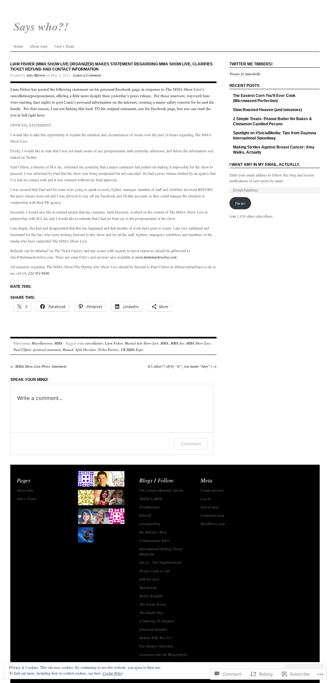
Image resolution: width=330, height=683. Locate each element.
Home (18, 46)
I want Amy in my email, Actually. (264, 164)
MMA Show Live (198, 343)
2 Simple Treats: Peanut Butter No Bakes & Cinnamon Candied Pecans (272, 121)
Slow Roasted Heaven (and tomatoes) (267, 110)
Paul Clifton (22, 349)
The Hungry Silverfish (156, 646)
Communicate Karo (154, 540)
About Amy (38, 46)
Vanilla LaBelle (150, 498)
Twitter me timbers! (251, 64)
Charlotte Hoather (153, 629)
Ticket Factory (108, 349)
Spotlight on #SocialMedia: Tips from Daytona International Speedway (274, 135)
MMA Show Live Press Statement (38, 366)
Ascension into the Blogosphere (163, 654)
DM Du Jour (149, 579)
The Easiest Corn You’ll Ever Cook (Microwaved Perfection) (264, 98)
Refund (68, 349)
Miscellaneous (42, 343)
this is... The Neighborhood (160, 562)
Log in (205, 498)
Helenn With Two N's (155, 637)
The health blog (151, 612)
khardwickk (148, 587)
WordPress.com (212, 523)
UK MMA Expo (132, 349)
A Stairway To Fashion (156, 620)
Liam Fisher (114, 343)
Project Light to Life (154, 570)
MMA (58, 343)
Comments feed (212, 515)
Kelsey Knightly (151, 595)
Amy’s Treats (64, 46)
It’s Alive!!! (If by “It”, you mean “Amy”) (182, 366)
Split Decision (85, 349)
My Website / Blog (153, 532)
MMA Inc (177, 343)
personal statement (47, 349)
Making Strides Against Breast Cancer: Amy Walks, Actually (274, 150)
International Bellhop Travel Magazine (160, 551)
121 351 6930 (38, 273)
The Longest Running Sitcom (161, 490)
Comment (191, 443)
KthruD (145, 515)
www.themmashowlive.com (156, 257)
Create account (212, 490)
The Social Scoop (152, 604)
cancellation (94, 343)
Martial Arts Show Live (142, 343)
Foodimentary (149, 506)
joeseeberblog (149, 523)
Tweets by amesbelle (244, 73)
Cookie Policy (112, 673)
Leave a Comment (87, 75)
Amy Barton (35, 75)
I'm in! (240, 203)
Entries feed (209, 506)
